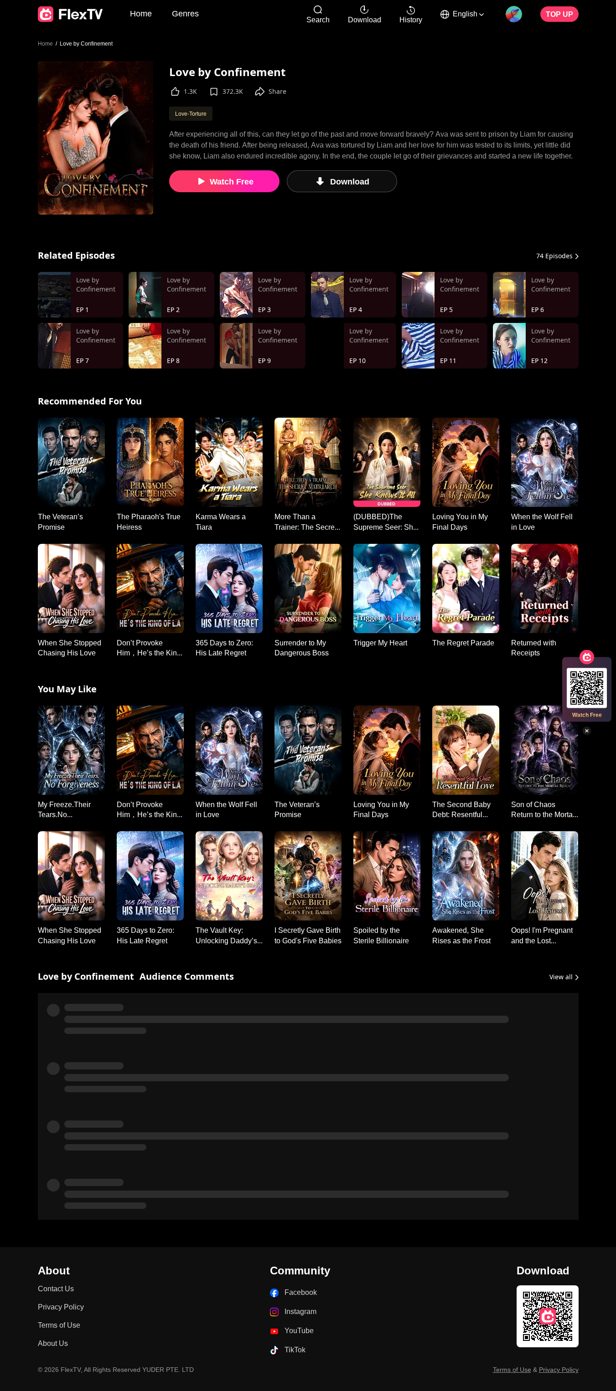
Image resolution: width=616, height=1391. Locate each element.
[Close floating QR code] (586, 731)
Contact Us (56, 713)
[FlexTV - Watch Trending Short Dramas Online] (70, 14)
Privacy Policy (61, 732)
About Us (53, 768)
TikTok (295, 774)
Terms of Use (59, 750)
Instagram (300, 736)
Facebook (301, 717)
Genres (185, 13)
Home (141, 13)
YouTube (299, 755)
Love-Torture (191, 114)
